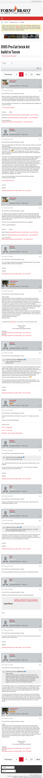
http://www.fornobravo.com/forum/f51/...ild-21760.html (16, 190)
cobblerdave (14, 281)
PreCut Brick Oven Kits (8, 180)
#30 (40, 718)
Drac (11, 486)
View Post (25, 359)
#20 (40, 291)
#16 (40, 90)
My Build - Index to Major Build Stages (12, 433)
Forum (6, 22)
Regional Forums (14, 22)
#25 (40, 520)
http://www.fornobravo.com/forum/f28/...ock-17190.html (16, 335)
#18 (40, 208)
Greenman (13, 81)
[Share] (40, 86)
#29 (40, 665)
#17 (40, 139)
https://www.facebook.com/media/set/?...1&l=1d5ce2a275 (17, 122)
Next (38, 74)
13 (31, 74)
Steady (12, 129)
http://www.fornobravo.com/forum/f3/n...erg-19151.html (23, 115)
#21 (40, 353)
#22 (40, 410)
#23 (40, 450)
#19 (40, 256)
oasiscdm (13, 400)
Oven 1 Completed (7, 427)
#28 (40, 630)
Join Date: (12, 86)
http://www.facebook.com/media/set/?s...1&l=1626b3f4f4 (23, 117)
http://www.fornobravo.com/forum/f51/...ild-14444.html (16, 333)
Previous (8, 74)
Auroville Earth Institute (8, 107)
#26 (40, 566)
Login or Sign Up (36, 1)
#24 (40, 496)
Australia (22, 22)
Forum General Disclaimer (9, 56)
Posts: (23, 86)
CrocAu (12, 655)
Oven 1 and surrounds (7, 430)
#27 (40, 589)
